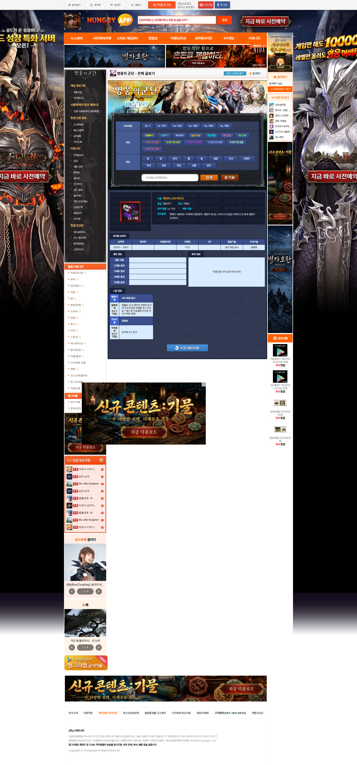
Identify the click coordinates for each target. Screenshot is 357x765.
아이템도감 (79, 98)
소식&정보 (78, 124)
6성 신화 (242, 135)
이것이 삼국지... (87, 505)
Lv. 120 (177, 126)
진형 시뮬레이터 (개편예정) (86, 111)
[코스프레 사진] (85, 562)
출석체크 (78, 195)
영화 (74, 317)
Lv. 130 (193, 126)
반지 (209, 165)
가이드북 (78, 141)
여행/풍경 (77, 356)
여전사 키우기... (87, 469)
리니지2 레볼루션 (283, 131)
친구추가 (78, 184)
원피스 (159, 27)
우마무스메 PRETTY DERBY (283, 126)
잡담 (76, 160)
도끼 (175, 158)
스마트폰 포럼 (78, 362)
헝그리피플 (76, 381)
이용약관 (88, 713)
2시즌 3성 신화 (152, 149)
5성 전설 (211, 135)
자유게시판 (78, 272)
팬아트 (77, 172)
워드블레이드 (80, 232)
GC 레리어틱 (80, 237)
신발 (194, 165)
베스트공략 (79, 130)
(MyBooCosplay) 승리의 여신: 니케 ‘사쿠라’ (93, 584)
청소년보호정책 (131, 713)
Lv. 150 (224, 126)
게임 (74, 292)
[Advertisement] (280, 266)
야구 (74, 330)
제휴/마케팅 (202, 713)
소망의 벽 (78, 207)
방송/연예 (77, 304)
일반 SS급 (195, 135)
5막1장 (77, 218)
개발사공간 (257, 713)
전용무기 (149, 135)
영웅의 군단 (125, 73)
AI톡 (74, 369)
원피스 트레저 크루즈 (283, 115)
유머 (74, 279)
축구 (74, 324)
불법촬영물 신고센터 (155, 713)
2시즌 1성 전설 (152, 142)
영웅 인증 (78, 166)
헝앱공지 (78, 213)
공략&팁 (77, 136)
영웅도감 (78, 92)
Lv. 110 (162, 126)
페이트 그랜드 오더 (283, 110)
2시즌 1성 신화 (173, 142)
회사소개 (73, 713)
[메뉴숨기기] (258, 46)
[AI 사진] (85, 623)
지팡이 (247, 158)
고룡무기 (164, 135)
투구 (149, 165)
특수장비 (179, 135)
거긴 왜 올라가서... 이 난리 (85, 640)
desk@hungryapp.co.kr (203, 740)
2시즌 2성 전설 (194, 142)
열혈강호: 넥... (86, 498)
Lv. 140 (209, 126)
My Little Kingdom (89, 483)
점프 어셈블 (280, 121)
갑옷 (164, 165)
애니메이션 (78, 343)
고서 (231, 158)
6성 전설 (227, 135)
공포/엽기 (77, 285)
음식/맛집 (77, 349)
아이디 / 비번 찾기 (186, 7)
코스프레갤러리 (79, 375)
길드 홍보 (78, 189)
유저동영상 (79, 243)
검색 (224, 20)
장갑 (179, 165)
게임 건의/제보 (80, 201)
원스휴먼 (279, 137)
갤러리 (77, 178)
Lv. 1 (147, 126)
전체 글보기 (146, 73)
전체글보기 (79, 155)
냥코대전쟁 (280, 104)
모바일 (168, 27)
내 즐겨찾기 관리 (280, 89)
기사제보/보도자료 (181, 713)
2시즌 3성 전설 (236, 142)
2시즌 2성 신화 (215, 142)
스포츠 (75, 337)
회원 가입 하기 (184, 3)
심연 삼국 (84, 476)
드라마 (75, 311)
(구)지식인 (79, 249)
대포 (216, 158)
